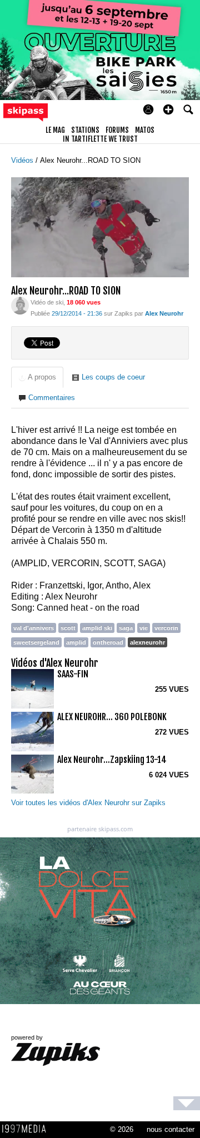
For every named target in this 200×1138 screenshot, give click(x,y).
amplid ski (97, 628)
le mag (55, 130)
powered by (27, 1037)
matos (144, 130)
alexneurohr (147, 642)
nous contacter (170, 1129)
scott (68, 628)
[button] (168, 109)
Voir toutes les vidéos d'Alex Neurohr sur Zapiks (88, 802)
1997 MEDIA (27, 1129)
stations (85, 130)
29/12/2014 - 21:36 (77, 313)
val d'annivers (33, 628)
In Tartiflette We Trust (100, 138)
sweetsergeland (36, 642)
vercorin (166, 628)
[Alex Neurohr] (20, 305)
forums (117, 130)
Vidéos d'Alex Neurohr (54, 663)
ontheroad (108, 642)
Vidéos (23, 160)
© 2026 (121, 1129)
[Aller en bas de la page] (186, 1103)
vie (143, 628)
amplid (76, 642)
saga (126, 628)
